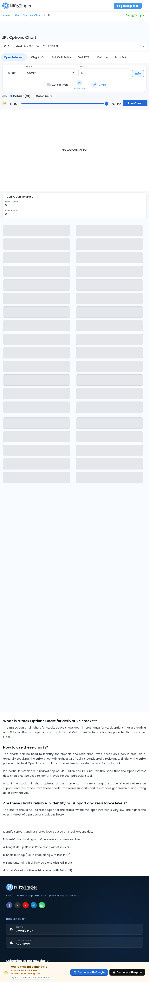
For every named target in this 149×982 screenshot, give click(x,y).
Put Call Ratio (61, 57)
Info (138, 73)
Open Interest (14, 57)
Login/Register (127, 6)
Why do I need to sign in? (25, 973)
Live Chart (135, 103)
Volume (102, 57)
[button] (6, 15)
